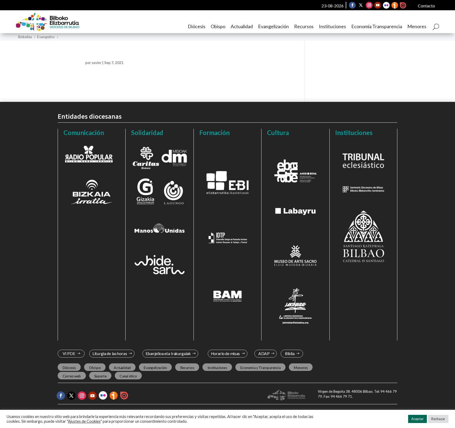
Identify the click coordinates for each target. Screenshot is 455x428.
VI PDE (69, 353)
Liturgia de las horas (109, 353)
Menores (416, 26)
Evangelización (273, 26)
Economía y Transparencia (260, 367)
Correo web (72, 376)
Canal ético (128, 376)
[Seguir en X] (360, 5)
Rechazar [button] (438, 419)
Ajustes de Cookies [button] (84, 421)
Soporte (100, 376)
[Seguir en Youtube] (377, 5)
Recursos (304, 26)
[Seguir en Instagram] (369, 5)
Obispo (218, 26)
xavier (96, 62)
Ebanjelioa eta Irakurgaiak (168, 353)
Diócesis (196, 26)
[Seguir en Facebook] (352, 5)
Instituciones (332, 26)
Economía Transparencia (376, 26)
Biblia (290, 353)
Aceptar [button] (417, 419)
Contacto (426, 5)
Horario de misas (225, 353)
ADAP (263, 353)
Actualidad (242, 26)
